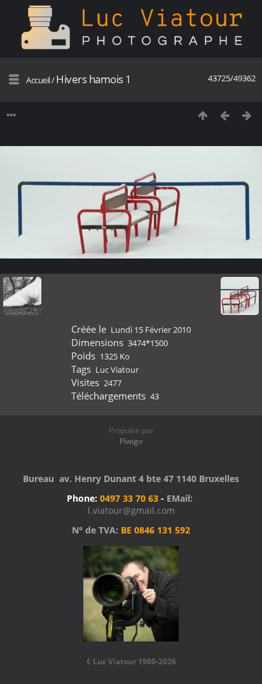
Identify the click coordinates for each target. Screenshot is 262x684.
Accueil (38, 80)
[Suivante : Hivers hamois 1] (247, 115)
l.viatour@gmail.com (131, 510)
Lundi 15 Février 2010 (151, 329)
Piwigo (131, 441)
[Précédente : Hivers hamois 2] (225, 115)
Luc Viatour (117, 369)
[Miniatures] (202, 115)
